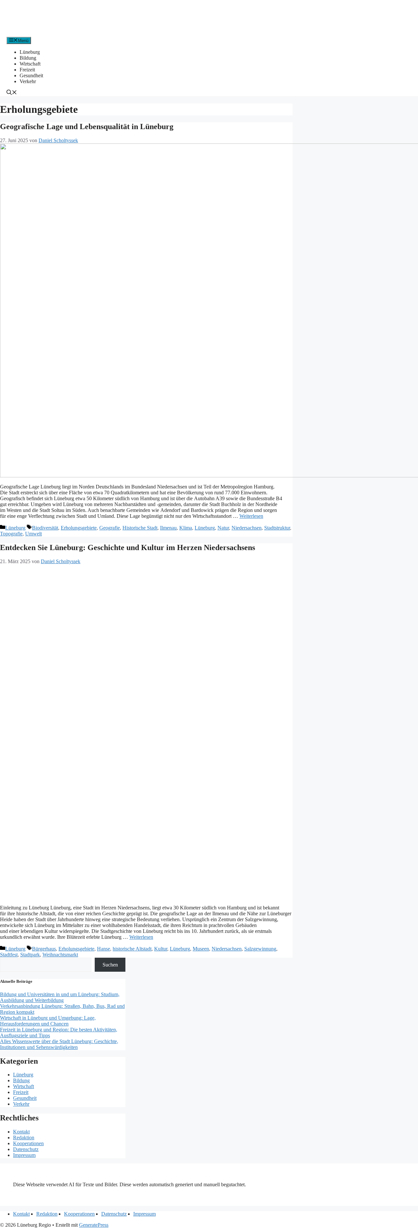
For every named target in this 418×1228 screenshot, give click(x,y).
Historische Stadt (139, 528)
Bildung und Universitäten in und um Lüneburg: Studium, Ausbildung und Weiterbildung (60, 997)
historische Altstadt (132, 948)
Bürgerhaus (44, 948)
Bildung (28, 58)
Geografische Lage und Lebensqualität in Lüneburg (86, 126)
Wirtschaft (30, 64)
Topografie (11, 533)
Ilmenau (168, 528)
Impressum (24, 1155)
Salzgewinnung (260, 948)
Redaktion (23, 1137)
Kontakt (21, 1131)
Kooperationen (28, 1143)
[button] (12, 93)
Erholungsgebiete (79, 528)
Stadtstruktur (277, 528)
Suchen (110, 964)
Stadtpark (30, 954)
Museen (201, 948)
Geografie (109, 528)
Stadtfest (9, 954)
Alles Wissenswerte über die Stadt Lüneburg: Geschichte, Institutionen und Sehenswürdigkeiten (59, 1044)
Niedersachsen (247, 528)
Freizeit (27, 69)
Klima (185, 528)
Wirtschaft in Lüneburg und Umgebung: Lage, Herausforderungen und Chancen (48, 1020)
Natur (223, 528)
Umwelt (33, 533)
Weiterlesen (251, 516)
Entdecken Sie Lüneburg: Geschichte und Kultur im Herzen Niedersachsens (127, 547)
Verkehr (28, 81)
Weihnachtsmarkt (60, 954)
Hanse (103, 948)
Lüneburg (30, 52)
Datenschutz (26, 1149)
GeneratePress (93, 1225)
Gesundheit (31, 75)
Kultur (160, 948)
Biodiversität (45, 528)
